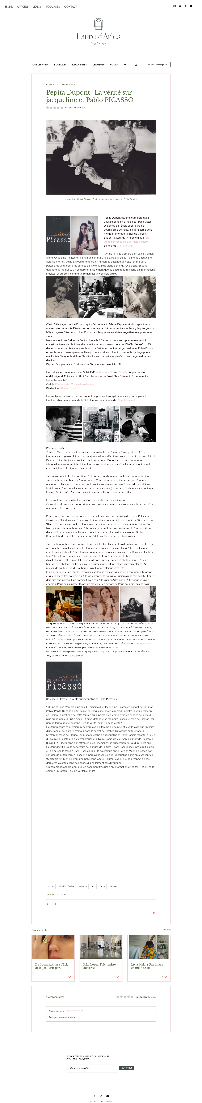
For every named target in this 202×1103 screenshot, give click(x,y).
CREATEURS (98, 64)
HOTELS (114, 64)
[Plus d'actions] (154, 84)
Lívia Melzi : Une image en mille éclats (147, 966)
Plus (125, 64)
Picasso (113, 886)
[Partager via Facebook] (47, 904)
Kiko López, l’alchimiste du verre (99, 966)
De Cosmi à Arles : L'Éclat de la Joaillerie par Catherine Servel (52, 966)
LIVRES (66, 894)
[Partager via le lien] (55, 904)
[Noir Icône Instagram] (174, 5)
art (93, 886)
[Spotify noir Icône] (179, 5)
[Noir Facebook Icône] (185, 5)
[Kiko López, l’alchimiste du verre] (101, 947)
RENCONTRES (79, 64)
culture (83, 886)
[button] (135, 64)
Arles (51, 886)
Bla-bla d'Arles (66, 886)
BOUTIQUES (60, 64)
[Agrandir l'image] (58, 235)
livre (102, 886)
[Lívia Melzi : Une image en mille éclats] (149, 947)
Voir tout (167, 930)
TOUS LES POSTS (39, 64)
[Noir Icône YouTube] (190, 5)
